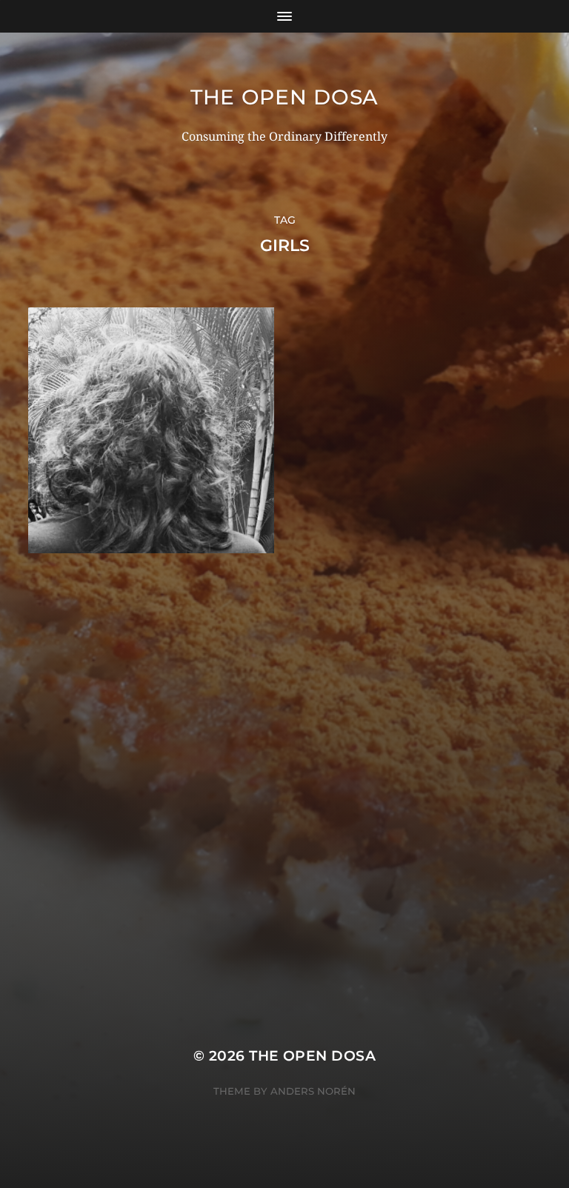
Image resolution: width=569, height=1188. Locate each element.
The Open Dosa (284, 97)
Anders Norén (313, 1091)
